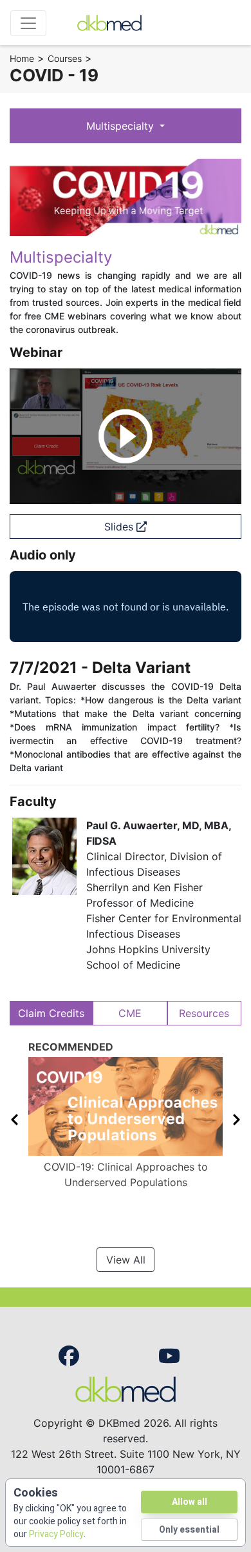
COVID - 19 (54, 75)
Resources (204, 1013)
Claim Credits (51, 1013)
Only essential (189, 1530)
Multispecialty (121, 125)
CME (130, 1013)
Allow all (189, 1502)
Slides (120, 526)
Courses (65, 58)
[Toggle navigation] (28, 23)
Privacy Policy (56, 1534)
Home (22, 58)
